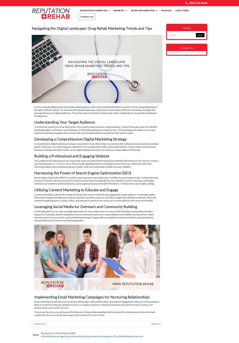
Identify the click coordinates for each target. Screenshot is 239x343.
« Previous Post (39, 324)
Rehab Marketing (51, 336)
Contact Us (86, 17)
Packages (166, 10)
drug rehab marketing (73, 107)
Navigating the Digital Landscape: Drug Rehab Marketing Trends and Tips (92, 28)
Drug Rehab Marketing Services (128, 336)
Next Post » (156, 324)
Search (200, 35)
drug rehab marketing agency (99, 336)
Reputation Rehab (52, 333)
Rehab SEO (119, 10)
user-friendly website (62, 163)
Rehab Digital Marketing (94, 10)
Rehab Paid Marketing (143, 10)
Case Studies (182, 10)
